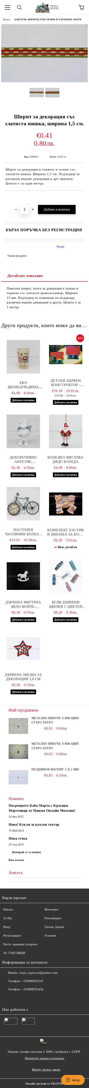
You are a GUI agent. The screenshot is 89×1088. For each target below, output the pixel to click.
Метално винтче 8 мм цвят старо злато (55, 746)
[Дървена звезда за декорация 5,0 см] (23, 648)
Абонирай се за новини (26, 852)
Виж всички (16, 860)
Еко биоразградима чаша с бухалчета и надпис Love (23, 385)
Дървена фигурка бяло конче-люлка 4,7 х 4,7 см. (23, 604)
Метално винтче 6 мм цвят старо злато (55, 720)
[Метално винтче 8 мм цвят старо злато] (18, 751)
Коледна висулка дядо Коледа (66, 459)
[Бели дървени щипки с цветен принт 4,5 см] (65, 576)
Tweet (60, 246)
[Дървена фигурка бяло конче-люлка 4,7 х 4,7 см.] (23, 576)
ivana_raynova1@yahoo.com (38, 972)
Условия (50, 935)
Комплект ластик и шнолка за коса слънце (65, 532)
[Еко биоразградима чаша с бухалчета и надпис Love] (23, 356)
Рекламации (53, 918)
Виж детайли (67, 547)
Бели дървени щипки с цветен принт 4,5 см (66, 604)
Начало (6, 19)
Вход (6, 927)
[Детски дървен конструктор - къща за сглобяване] (65, 354)
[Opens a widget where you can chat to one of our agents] (73, 1080)
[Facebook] (7, 998)
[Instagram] (26, 998)
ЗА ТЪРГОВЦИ (14, 953)
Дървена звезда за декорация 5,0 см (23, 677)
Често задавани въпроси (20, 944)
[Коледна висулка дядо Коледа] (65, 431)
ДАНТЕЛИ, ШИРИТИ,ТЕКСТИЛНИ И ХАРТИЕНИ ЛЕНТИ (47, 19)
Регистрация (12, 935)
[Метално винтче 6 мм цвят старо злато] (18, 726)
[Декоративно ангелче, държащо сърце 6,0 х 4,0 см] (23, 431)
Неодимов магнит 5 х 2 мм (55, 769)
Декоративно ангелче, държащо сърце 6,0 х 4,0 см (23, 459)
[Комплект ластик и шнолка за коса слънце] (65, 504)
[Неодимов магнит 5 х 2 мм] (18, 777)
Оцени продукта (17, 255)
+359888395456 (32, 989)
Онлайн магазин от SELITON (44, 1083)
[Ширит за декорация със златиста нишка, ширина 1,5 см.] (44, 81)
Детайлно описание (25, 275)
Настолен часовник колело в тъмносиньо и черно (23, 532)
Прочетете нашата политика (44, 1058)
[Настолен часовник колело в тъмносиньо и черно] (23, 503)
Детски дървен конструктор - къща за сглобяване (66, 383)
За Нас (7, 918)
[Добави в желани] (81, 198)
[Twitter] (17, 998)
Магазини (51, 909)
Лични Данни (54, 927)
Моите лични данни (46, 1069)
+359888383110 (32, 981)
